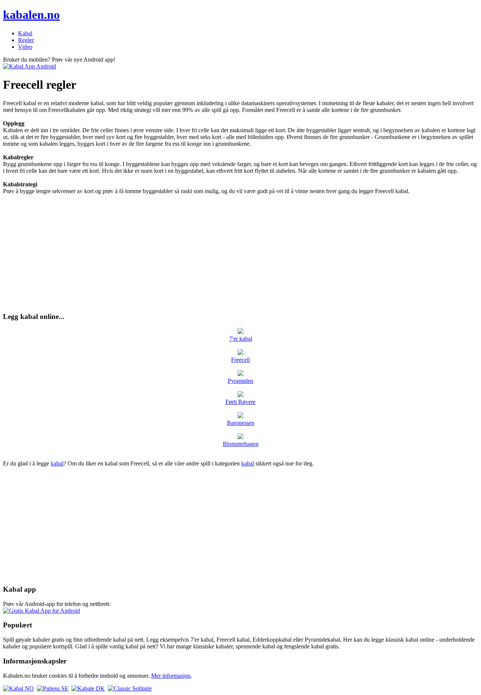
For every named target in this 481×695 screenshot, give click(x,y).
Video (25, 47)
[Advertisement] (240, 253)
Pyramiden (240, 381)
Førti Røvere (240, 402)
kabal (57, 463)
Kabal (25, 33)
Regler (26, 40)
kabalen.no (31, 14)
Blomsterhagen (241, 444)
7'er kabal (240, 338)
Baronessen (240, 423)
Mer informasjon (171, 675)
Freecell (240, 360)
